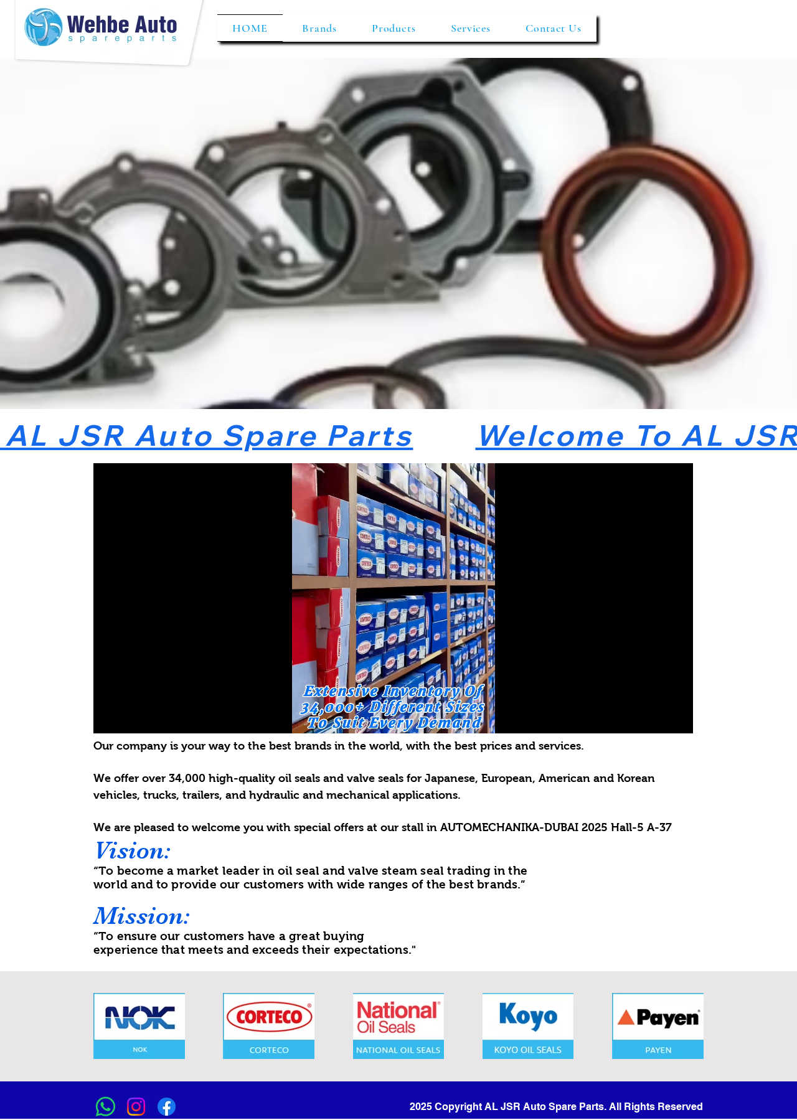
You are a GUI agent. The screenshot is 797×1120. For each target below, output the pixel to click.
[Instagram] (136, 1106)
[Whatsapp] (105, 1106)
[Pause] (109, 716)
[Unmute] (131, 716)
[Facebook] (166, 1106)
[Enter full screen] (676, 716)
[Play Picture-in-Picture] (655, 716)
